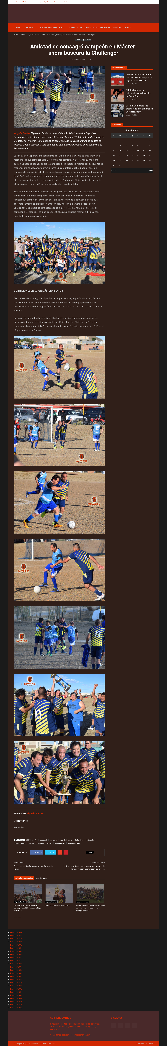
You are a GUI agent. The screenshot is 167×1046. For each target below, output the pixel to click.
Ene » (151, 170)
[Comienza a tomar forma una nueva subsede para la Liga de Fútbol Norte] (117, 79)
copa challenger (65, 840)
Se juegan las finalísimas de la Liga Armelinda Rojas (33, 867)
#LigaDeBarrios (22, 133)
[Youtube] (151, 1)
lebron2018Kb (16, 935)
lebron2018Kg (16, 951)
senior (49, 843)
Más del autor (41, 878)
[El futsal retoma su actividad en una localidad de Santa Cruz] (117, 95)
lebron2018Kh (16, 954)
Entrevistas (75, 27)
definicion (79, 840)
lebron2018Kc (16, 939)
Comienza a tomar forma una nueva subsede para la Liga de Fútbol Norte (139, 77)
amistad (43, 840)
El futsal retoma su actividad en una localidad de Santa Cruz (138, 93)
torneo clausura (74, 843)
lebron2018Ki (15, 957)
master (32, 843)
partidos (40, 843)
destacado (89, 840)
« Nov (113, 170)
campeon (53, 840)
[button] (150, 27)
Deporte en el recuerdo (97, 27)
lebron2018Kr (16, 986)
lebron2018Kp (16, 979)
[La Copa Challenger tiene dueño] (59, 893)
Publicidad (57, 2)
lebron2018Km (16, 970)
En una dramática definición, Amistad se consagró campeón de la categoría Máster (90, 908)
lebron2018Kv (16, 998)
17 (120, 155)
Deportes (29, 27)
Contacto (67, 2)
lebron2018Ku (16, 995)
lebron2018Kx (16, 1005)
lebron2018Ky (16, 1008)
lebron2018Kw (16, 1001)
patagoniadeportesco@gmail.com (76, 1035)
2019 (27, 840)
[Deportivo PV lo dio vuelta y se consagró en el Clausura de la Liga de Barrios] (28, 893)
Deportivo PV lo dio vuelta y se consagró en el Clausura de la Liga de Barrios (27, 908)
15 (150, 150)
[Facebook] (138, 1)
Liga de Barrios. (36, 813)
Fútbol (78, 40)
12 (132, 150)
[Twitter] (147, 1)
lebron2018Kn (16, 973)
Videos (128, 27)
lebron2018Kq (16, 983)
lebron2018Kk (16, 964)
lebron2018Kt (15, 992)
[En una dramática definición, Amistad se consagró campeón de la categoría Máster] (90, 893)
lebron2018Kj (15, 961)
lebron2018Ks (16, 989)
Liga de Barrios (86, 40)
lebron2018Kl (15, 967)
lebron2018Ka (16, 932)
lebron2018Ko (16, 976)
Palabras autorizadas (52, 27)
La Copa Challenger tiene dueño (57, 905)
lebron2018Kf (15, 948)
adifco (34, 840)
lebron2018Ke (16, 945)
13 (138, 150)
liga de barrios (20, 843)
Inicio (18, 27)
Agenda (117, 27)
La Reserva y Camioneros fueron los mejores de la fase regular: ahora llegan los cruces (84, 867)
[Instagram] (143, 1)
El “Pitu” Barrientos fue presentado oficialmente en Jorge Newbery (139, 108)
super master (60, 843)
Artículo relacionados (24, 878)
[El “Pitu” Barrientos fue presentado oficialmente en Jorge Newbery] (117, 110)
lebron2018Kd (16, 942)
